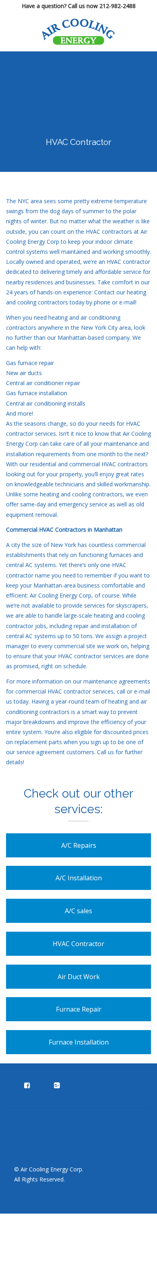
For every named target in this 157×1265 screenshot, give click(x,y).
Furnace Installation (79, 1042)
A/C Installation (79, 877)
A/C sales (78, 910)
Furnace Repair (78, 1009)
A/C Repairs (78, 845)
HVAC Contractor (78, 943)
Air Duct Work (79, 976)
